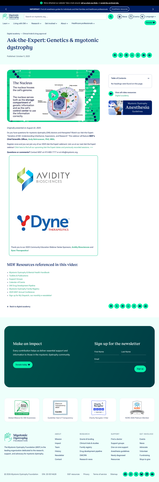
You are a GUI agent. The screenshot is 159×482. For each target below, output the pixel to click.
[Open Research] (40, 23)
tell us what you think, (89, 3)
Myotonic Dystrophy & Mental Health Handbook (29, 272)
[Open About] (67, 23)
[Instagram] (130, 474)
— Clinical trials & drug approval (33, 34)
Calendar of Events (17, 282)
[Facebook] (125, 474)
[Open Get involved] (56, 23)
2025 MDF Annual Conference (22, 292)
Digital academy (13, 34)
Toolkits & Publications (18, 276)
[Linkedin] (146, 474)
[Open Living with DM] (27, 23)
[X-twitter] (136, 474)
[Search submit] (110, 16)
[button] (6, 9)
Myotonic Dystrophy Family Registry (24, 289)
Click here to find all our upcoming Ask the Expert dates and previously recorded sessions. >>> (54, 147)
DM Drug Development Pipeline (22, 286)
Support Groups (16, 279)
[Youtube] (152, 474)
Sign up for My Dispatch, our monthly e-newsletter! (30, 295)
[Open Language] (155, 16)
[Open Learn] (9, 23)
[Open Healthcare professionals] (94, 23)
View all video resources (125, 92)
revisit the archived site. (109, 3)
